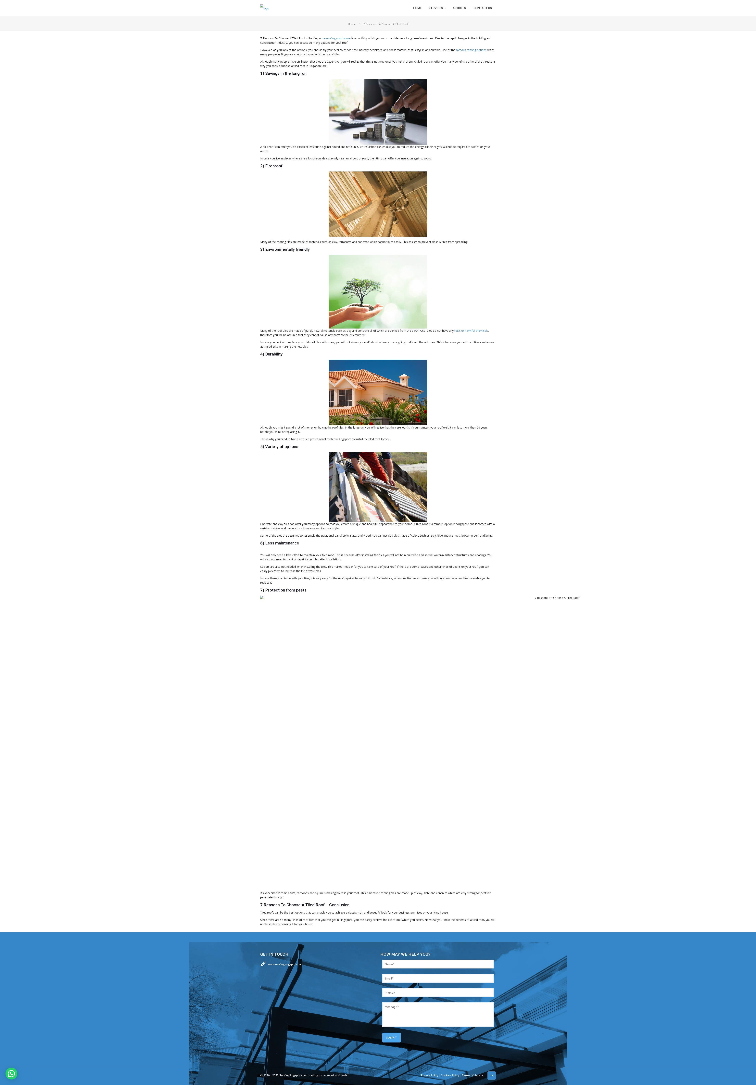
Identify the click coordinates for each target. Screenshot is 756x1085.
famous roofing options (471, 50)
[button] (11, 1073)
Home (352, 24)
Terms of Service (473, 1075)
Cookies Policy (450, 1075)
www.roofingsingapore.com (285, 964)
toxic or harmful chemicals (471, 330)
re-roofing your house (337, 38)
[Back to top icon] (491, 1075)
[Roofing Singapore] (264, 8)
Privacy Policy (429, 1075)
